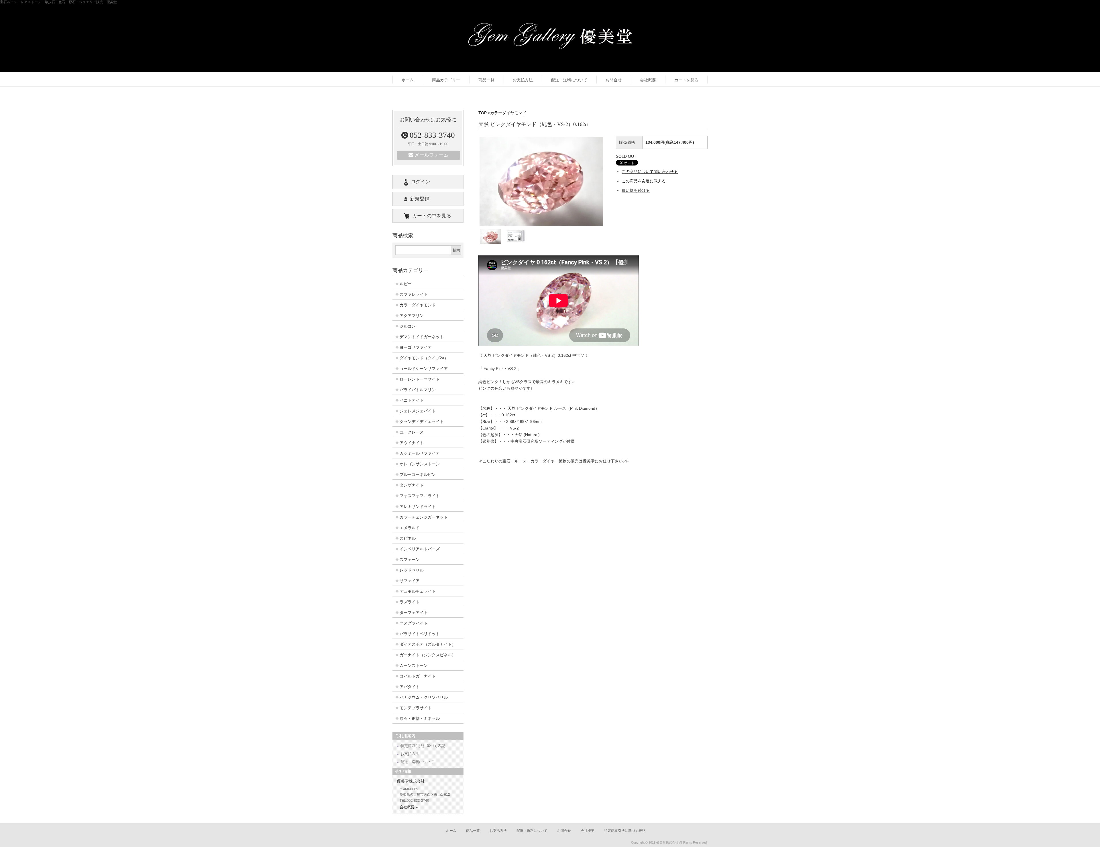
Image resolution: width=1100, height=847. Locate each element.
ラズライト (410, 602)
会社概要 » (409, 807)
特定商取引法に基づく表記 (422, 746)
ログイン (420, 181)
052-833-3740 (432, 135)
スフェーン (410, 559)
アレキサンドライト (418, 506)
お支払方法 (523, 80)
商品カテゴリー (446, 80)
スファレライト (414, 294)
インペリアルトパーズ (420, 549)
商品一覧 (486, 80)
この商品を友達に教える (644, 181)
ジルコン (408, 326)
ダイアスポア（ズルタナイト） (428, 644)
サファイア (410, 580)
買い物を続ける (636, 190)
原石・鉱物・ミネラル (420, 718)
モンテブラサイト (416, 708)
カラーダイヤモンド (508, 113)
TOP (482, 113)
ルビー (406, 283)
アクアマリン (412, 315)
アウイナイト (412, 442)
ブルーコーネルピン (418, 474)
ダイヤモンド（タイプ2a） (424, 358)
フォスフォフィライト (420, 495)
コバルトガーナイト (418, 676)
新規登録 (419, 199)
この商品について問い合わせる (650, 171)
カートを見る (686, 80)
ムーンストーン (414, 665)
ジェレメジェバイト (418, 411)
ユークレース (412, 432)
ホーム (408, 80)
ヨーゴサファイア (416, 347)
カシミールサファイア (420, 453)
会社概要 (648, 80)
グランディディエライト (422, 421)
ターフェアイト (414, 612)
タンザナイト (412, 485)
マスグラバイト (414, 623)
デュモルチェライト (418, 591)
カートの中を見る (431, 215)
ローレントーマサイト (420, 379)
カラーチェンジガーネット (424, 517)
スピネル (408, 538)
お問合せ (614, 80)
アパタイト (410, 686)
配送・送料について (569, 80)
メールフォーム (432, 155)
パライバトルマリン (418, 389)
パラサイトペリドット (420, 633)
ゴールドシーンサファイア (424, 368)
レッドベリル (412, 570)
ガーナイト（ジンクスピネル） (428, 655)
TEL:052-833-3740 (414, 801)
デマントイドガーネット (422, 336)
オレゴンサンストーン (420, 464)
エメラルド (410, 527)
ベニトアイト (412, 400)
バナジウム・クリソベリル (424, 697)
